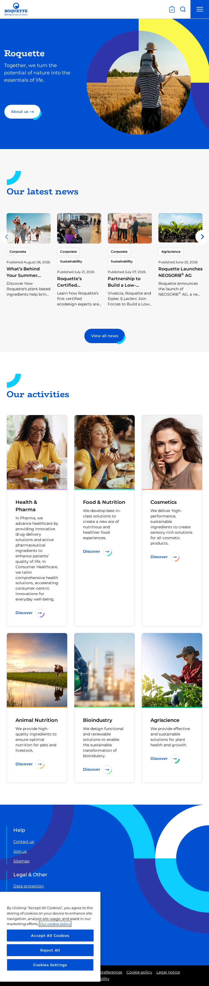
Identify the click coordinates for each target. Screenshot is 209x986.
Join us (20, 851)
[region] (50, 937)
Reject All (50, 950)
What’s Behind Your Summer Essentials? (23, 275)
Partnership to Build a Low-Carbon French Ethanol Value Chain (124, 291)
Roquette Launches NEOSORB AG (180, 272)
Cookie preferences (104, 972)
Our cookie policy (55, 924)
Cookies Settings (50, 965)
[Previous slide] (7, 237)
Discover (24, 612)
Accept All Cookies (50, 935)
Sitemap (21, 861)
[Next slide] (202, 237)
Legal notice (168, 972)
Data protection (28, 886)
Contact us (23, 841)
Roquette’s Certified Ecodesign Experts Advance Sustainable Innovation (78, 295)
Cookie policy (139, 972)
